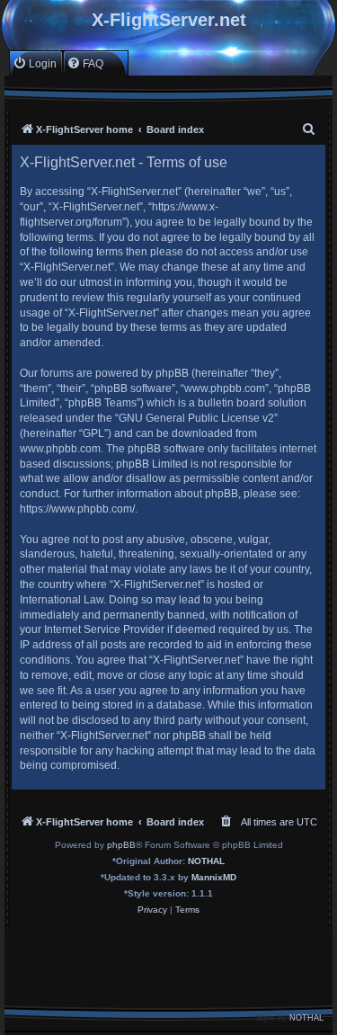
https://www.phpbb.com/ (77, 509)
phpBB (121, 845)
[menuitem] (35, 63)
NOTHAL (206, 861)
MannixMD (213, 877)
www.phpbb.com (60, 448)
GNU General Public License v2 (196, 418)
